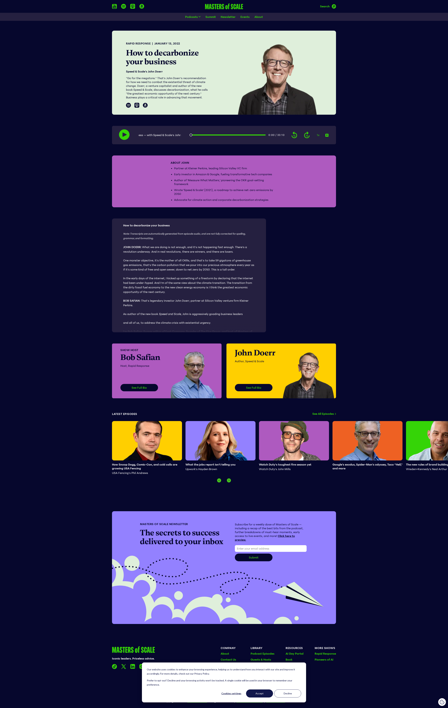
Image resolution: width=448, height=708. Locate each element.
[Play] (124, 134)
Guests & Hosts (261, 659)
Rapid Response (138, 43)
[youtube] (114, 6)
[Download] (327, 135)
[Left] (219, 480)
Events (245, 17)
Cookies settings (231, 693)
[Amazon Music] (145, 105)
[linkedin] (132, 666)
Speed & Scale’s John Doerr (144, 71)
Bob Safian (140, 357)
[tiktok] (114, 666)
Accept (259, 693)
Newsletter (228, 17)
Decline (288, 693)
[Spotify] (128, 105)
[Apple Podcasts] (136, 105)
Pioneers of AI (324, 659)
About (258, 17)
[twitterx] (123, 666)
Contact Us (228, 659)
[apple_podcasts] (132, 6)
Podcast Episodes (262, 653)
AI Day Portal (294, 653)
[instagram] (141, 666)
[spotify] (123, 6)
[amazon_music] (141, 6)
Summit (210, 17)
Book (289, 659)
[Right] (229, 480)
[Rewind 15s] (294, 135)
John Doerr (255, 353)
